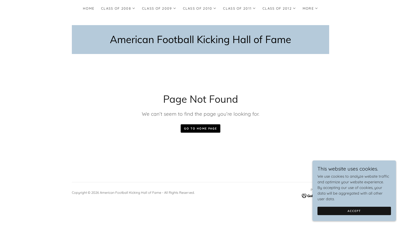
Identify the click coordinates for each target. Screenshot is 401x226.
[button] (118, 8)
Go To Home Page (200, 128)
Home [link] (88, 8)
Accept (354, 211)
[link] (200, 41)
